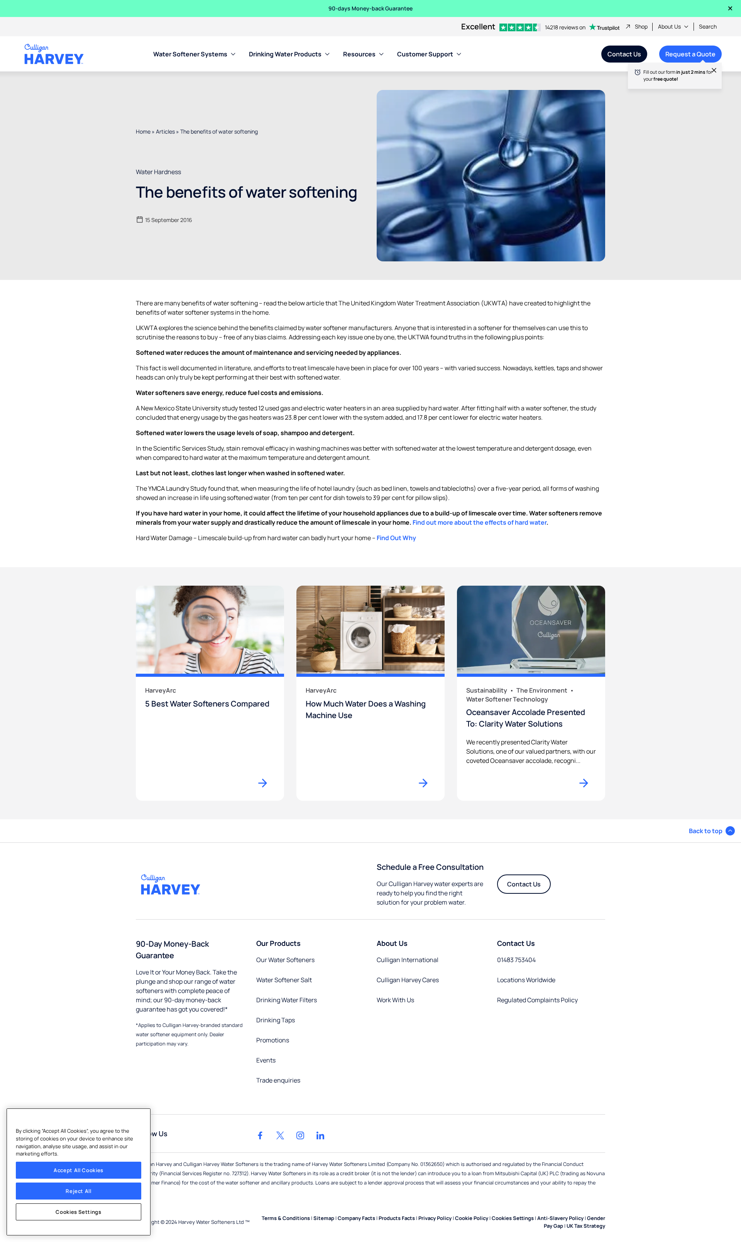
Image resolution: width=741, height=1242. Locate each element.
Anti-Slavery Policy (560, 1218)
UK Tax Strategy (586, 1225)
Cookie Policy (471, 1218)
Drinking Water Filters (286, 1000)
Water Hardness (158, 172)
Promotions (272, 1040)
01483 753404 (516, 960)
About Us (669, 26)
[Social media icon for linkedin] (320, 1135)
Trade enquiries (278, 1080)
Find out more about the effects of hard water (479, 522)
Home (143, 131)
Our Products (278, 943)
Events (266, 1060)
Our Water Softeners (285, 960)
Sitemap (323, 1218)
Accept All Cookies (78, 1170)
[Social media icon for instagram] (300, 1135)
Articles (165, 131)
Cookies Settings (79, 1211)
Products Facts (397, 1218)
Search (708, 26)
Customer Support (425, 54)
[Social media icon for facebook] (260, 1135)
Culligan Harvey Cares (408, 980)
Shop (641, 26)
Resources (359, 54)
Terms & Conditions (286, 1218)
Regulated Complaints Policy (537, 1000)
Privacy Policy (435, 1218)
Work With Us (395, 1000)
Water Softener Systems (190, 54)
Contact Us (624, 54)
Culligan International (407, 960)
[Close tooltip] (710, 74)
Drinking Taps (275, 1020)
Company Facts (356, 1218)
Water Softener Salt (284, 980)
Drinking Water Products (285, 54)
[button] (712, 830)
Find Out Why (396, 538)
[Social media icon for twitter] (280, 1135)
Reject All (78, 1191)
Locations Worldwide (526, 980)
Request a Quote (687, 56)
